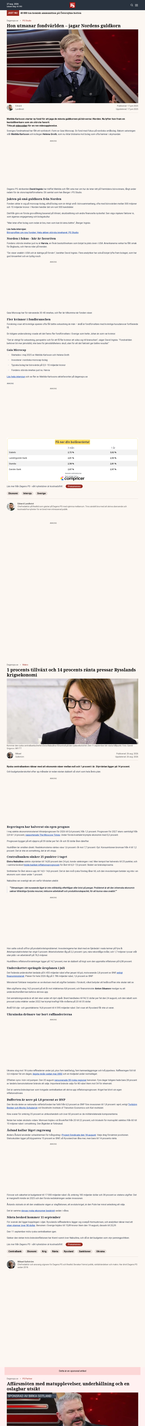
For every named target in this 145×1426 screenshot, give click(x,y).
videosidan (21, 125)
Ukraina (100, 1251)
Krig (44, 1251)
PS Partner (27, 1379)
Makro (25, 665)
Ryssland (68, 1251)
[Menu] (136, 5)
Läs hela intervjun (16, 376)
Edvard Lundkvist (26, 504)
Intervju (27, 493)
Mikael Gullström (26, 1262)
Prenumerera (74, 486)
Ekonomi (13, 493)
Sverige (41, 493)
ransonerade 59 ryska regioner (70, 1080)
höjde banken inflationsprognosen (41, 865)
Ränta (55, 1251)
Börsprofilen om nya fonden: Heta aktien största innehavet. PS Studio (43, 232)
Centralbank (15, 1251)
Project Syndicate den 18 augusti (79, 1135)
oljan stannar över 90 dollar (21, 1225)
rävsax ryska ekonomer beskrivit (38, 1210)
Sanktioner (85, 1251)
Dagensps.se (12, 21)
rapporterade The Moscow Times (42, 835)
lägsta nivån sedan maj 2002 (47, 1074)
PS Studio (27, 21)
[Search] (132, 5)
